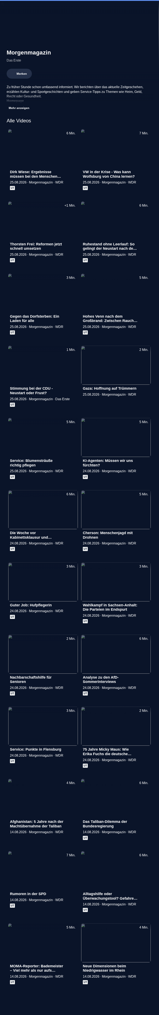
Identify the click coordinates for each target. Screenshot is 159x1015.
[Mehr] (73, 173)
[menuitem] (7, 7)
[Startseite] (79, 7)
